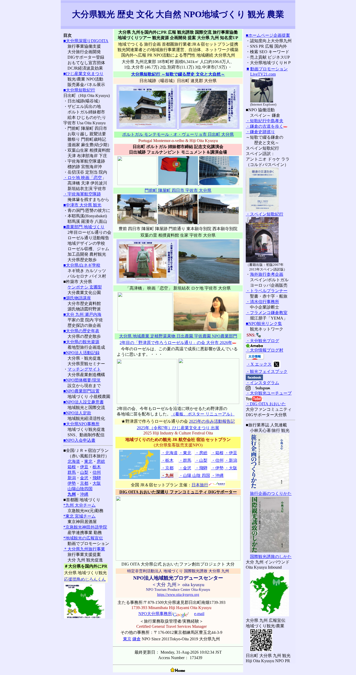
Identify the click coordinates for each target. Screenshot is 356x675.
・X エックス (259, 364)
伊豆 (84, 467)
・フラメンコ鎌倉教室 (266, 312)
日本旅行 (200, 485)
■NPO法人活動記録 (81, 353)
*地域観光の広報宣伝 (83, 538)
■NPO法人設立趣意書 (83, 402)
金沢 (84, 478)
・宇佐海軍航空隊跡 (82, 194)
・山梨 (201, 460)
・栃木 (167, 460)
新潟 (71, 478)
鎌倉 (136, 639)
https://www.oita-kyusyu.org (178, 595)
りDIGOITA (97, 41)
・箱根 (217, 453)
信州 (97, 472)
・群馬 (185, 460)
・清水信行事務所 (262, 301)
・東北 (185, 453)
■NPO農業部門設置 (81, 391)
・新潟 (231, 460)
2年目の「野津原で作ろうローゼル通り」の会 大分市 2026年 (176, 342)
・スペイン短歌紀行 (264, 214)
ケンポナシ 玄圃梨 (84, 287)
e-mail (199, 613)
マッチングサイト (84, 369)
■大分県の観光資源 (81, 342)
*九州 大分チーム (79, 505)
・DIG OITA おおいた (266, 404)
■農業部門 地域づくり (84, 227)
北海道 (73, 461)
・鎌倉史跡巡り (260, 132)
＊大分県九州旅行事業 (84, 549)
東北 (88, 461)
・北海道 (169, 453)
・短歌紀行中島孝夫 (264, 121)
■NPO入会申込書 (79, 440)
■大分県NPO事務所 (81, 424)
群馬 (71, 472)
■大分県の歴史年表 (81, 331)
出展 (215, 428)
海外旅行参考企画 (266, 274)
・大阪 (231, 468)
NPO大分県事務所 (155, 613)
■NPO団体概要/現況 (82, 380)
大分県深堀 (76, 41)
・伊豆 (231, 453)
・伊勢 (217, 468)
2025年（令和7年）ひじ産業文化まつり (174, 428)
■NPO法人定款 (77, 413)
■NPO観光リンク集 (264, 323)
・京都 (167, 468)
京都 (84, 483)
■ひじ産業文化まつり (83, 73)
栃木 (97, 467)
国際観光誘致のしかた (271, 556)
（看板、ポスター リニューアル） (203, 414)
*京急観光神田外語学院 (85, 527)
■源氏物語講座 (77, 298)
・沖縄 (217, 475)
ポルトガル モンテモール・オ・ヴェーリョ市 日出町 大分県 (178, 134)
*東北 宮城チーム (79, 516)
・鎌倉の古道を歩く (264, 126)
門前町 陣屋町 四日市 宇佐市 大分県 (178, 190)
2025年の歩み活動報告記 (212, 421)
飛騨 (97, 478)
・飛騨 (201, 468)
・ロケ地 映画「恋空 (82, 177)
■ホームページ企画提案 (268, 35)
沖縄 (84, 494)
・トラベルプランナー (266, 291)
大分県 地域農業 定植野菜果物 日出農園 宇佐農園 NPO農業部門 (178, 336)
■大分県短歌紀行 (79, 90)
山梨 (84, 472)
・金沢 (185, 468)
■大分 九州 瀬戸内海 (82, 314)
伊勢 (71, 483)
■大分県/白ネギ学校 (81, 265)
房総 (101, 461)
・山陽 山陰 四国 (194, 475)
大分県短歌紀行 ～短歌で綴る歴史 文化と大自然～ (178, 74)
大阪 (97, 483)
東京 (127, 639)
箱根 (71, 467)
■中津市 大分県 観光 (82, 205)
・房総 (201, 453)
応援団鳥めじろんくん (85, 579)
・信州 (217, 460)
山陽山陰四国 (80, 489)
